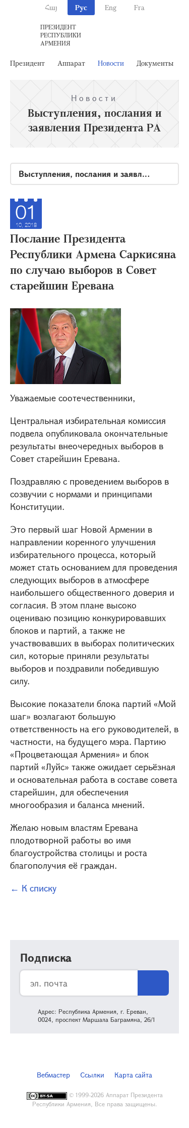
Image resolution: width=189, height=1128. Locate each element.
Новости (111, 63)
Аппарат (71, 63)
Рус (81, 7)
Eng (110, 7)
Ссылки (92, 1074)
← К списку (33, 888)
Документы (155, 63)
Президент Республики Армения (60, 35)
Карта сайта (133, 1074)
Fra (139, 7)
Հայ (51, 7)
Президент (27, 63)
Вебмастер (53, 1074)
